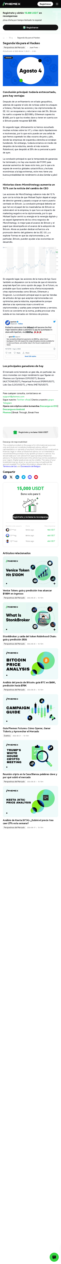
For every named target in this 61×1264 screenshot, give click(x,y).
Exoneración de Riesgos (30, 466)
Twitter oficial (23, 399)
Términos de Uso (10, 466)
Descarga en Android (14, 409)
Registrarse (32, 27)
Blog (11, 38)
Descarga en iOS (48, 406)
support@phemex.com (13, 396)
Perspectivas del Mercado (14, 47)
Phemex (7, 412)
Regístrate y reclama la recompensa (30, 517)
